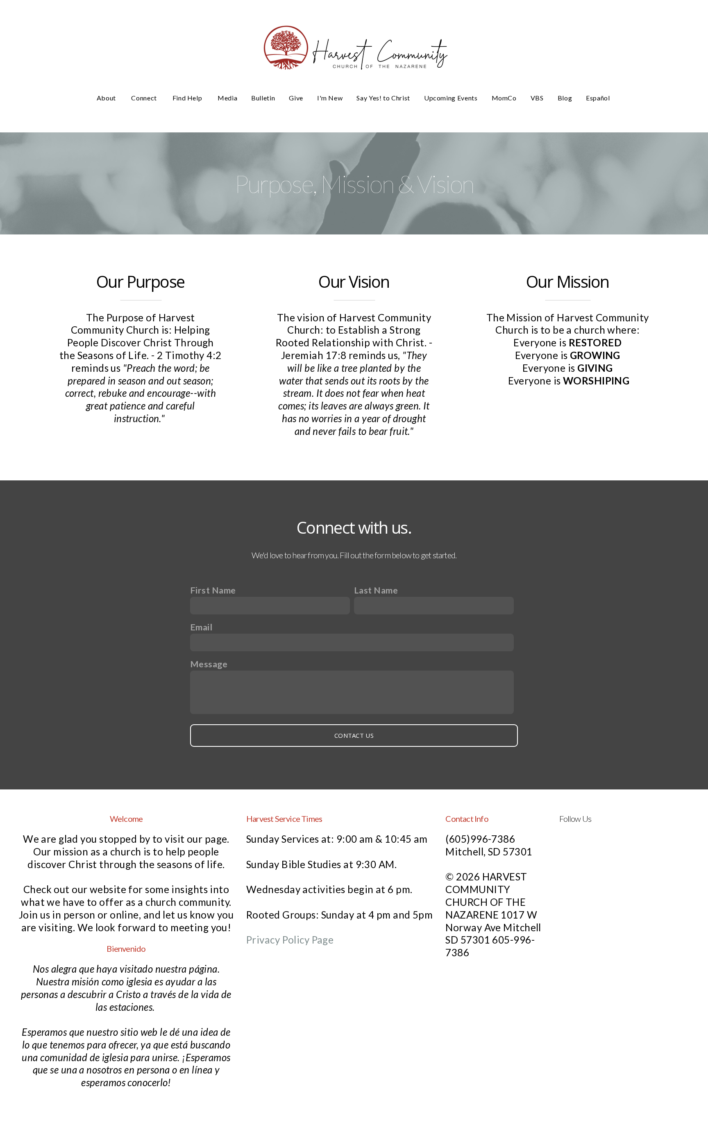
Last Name (376, 590)
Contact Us (354, 735)
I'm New (330, 98)
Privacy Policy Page (290, 940)
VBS (537, 98)
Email (201, 627)
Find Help (188, 98)
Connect (144, 98)
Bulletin (263, 98)
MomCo (504, 98)
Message (208, 664)
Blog (565, 98)
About (107, 98)
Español (598, 98)
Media (227, 98)
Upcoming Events (451, 98)
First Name (213, 590)
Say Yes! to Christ (383, 98)
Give (296, 98)
